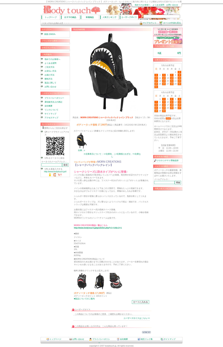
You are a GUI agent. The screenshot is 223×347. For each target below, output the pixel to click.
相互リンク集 (147, 339)
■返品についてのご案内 (84, 299)
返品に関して (50, 83)
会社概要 (48, 106)
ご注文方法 (49, 67)
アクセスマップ (51, 117)
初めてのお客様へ (142, 5)
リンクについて (51, 110)
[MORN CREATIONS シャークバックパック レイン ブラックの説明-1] (82, 288)
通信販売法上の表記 (53, 102)
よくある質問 (158, 5)
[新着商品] (89, 17)
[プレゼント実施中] (168, 43)
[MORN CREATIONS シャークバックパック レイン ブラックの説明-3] (118, 288)
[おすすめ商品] (70, 17)
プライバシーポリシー (54, 98)
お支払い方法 (50, 71)
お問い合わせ (172, 5)
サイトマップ (50, 114)
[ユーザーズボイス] (128, 17)
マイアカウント (149, 23)
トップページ (55, 339)
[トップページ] (50, 17)
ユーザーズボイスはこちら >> (137, 318)
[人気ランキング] (109, 17)
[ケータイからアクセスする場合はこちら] (55, 155)
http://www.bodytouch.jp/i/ (55, 171)
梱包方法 (48, 79)
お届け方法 (49, 75)
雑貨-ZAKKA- (50, 34)
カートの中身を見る (172, 23)
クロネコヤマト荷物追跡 (167, 160)
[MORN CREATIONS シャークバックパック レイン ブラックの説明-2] (100, 288)
